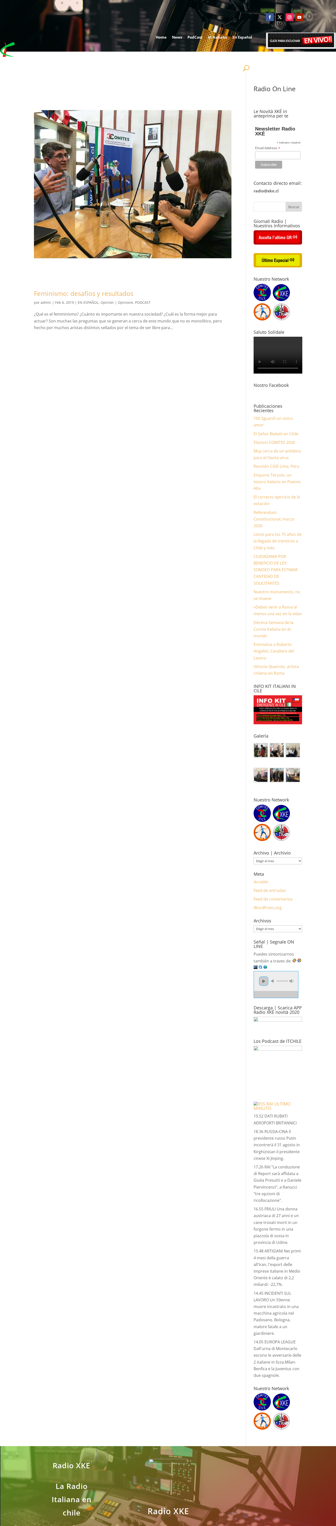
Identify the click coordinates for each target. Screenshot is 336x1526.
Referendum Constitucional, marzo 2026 (274, 519)
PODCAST (143, 302)
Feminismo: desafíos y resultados (83, 293)
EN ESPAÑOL (88, 302)
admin (46, 302)
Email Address (267, 148)
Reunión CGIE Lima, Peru (276, 466)
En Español (242, 37)
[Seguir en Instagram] (289, 17)
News (177, 37)
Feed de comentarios (273, 899)
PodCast (194, 37)
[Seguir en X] (280, 17)
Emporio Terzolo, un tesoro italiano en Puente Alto (277, 481)
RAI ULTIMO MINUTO (272, 1106)
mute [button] (273, 981)
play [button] (264, 981)
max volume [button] (291, 981)
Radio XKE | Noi (232, 55)
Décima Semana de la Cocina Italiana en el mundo (273, 629)
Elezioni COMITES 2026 (274, 442)
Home (161, 37)
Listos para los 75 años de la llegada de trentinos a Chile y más (278, 541)
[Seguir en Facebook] (270, 17)
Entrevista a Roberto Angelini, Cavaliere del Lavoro (274, 651)
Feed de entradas (270, 890)
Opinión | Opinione (117, 302)
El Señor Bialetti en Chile (276, 433)
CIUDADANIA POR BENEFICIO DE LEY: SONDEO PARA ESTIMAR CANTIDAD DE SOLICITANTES (276, 570)
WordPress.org (268, 907)
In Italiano (217, 37)
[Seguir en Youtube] (299, 17)
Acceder (261, 882)
